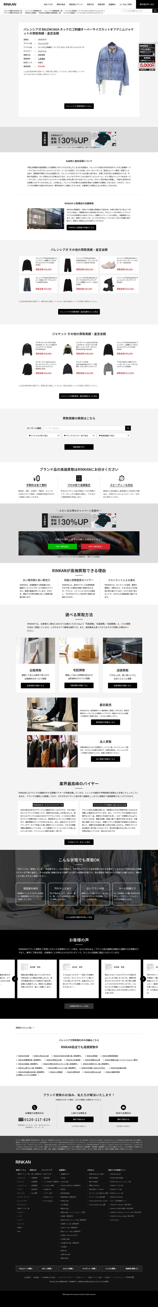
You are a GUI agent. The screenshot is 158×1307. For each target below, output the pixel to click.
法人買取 (34, 1193)
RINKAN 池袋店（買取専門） (28, 1064)
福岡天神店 (64, 1258)
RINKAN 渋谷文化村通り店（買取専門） (68, 1056)
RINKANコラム (48, 1197)
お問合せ (108, 1277)
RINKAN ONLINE (115, 1174)
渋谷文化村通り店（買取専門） (71, 1185)
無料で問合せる (79, 1119)
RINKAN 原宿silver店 (54, 1060)
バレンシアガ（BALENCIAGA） (59, 1142)
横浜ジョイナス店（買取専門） (71, 1231)
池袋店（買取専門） (67, 1216)
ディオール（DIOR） (96, 1140)
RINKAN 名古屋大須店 (118, 1068)
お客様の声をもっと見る (79, 1006)
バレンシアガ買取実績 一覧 (53, 10)
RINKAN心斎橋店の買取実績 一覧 (50, 13)
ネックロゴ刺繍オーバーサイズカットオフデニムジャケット (85, 10)
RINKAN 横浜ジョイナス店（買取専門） (62, 1068)
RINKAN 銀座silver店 (92, 1060)
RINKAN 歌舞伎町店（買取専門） (30, 1060)
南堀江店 (64, 1250)
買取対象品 (61, 4)
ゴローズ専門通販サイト (118, 1201)
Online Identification (96, 1205)
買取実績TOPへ (79, 447)
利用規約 (36, 1277)
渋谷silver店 (65, 1182)
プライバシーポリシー (66, 1277)
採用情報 (129, 1277)
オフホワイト (22, 1205)
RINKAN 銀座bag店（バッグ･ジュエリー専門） (121, 1060)
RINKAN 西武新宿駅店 (110, 1056)
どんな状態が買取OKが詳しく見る (79, 917)
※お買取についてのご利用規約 (26, 1075)
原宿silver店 (65, 1201)
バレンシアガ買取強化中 (33, 10)
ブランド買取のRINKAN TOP (13, 10)
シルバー (21, 1220)
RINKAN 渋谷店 (23, 1056)
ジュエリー (21, 1212)
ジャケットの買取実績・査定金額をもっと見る (79, 396)
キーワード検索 (34, 428)
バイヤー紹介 (48, 1193)
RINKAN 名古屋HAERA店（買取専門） (31, 1072)
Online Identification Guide (98, 1201)
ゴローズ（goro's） (108, 1144)
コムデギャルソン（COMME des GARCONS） (119, 1140)
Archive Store (114, 1220)
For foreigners (48, 1201)
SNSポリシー (81, 1277)
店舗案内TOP (65, 1174)
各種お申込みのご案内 (96, 1174)
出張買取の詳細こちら (35, 685)
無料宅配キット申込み (96, 1189)
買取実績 (101, 4)
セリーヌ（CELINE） (81, 1140)
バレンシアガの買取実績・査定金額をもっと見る (79, 311)
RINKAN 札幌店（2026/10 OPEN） (94, 1068)
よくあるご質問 (125, 4)
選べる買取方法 (36, 1174)
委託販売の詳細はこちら (105, 722)
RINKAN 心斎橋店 (56, 1072)
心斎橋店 (41, 58)
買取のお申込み (94, 1185)
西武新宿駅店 (65, 1193)
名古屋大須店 (65, 1239)
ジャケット (42, 51)
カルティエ (21, 1178)
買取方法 (90, 4)
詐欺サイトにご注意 (95, 1277)
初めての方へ (48, 1174)
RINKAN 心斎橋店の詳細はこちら (81, 227)
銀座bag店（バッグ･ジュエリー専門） (73, 1212)
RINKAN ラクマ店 (116, 1189)
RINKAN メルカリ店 (116, 1193)
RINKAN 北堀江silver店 (92, 1072)
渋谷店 (63, 1178)
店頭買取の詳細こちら (122, 685)
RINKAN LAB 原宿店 (73, 1060)
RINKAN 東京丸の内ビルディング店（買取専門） (60, 1064)
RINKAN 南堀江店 (73, 1072)
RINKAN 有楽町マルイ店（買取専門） (96, 1064)
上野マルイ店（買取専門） (70, 1227)
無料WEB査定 (93, 1178)
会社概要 (27, 1277)
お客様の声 (47, 1189)
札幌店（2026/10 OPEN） (69, 1235)
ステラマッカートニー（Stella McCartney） (43, 1144)
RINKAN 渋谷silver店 (41, 1056)
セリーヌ (21, 1182)
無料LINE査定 (93, 1182)
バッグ (20, 1216)
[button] (62, 546)
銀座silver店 (65, 1208)
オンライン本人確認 (96, 1197)
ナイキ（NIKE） (135, 1142)
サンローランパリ (24, 1197)
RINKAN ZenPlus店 (116, 1197)
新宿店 (63, 1189)
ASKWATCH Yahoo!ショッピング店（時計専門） (126, 1212)
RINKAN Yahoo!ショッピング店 (120, 1182)
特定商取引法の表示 (49, 1277)
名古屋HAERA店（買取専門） (70, 1243)
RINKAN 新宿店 (92, 1056)
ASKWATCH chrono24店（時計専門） (122, 1216)
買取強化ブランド (76, 4)
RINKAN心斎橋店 (30, 13)
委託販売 (34, 1189)
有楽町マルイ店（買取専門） (70, 1224)
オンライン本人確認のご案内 (98, 1193)
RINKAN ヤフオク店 (116, 1185)
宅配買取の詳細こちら (79, 685)
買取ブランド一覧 (24, 1174)
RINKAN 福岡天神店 (113, 1072)
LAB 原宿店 (64, 1205)
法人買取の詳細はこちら (105, 759)
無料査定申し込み (147, 4)
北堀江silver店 (65, 1254)
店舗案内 (112, 4)
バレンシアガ (43, 43)
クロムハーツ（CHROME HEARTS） (88, 1144)
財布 (19, 1231)
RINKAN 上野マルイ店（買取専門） (30, 1068)
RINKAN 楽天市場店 (116, 1178)
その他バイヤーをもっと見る (79, 842)
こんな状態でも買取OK (51, 1182)
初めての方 (48, 4)
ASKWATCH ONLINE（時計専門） (121, 1205)
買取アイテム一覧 (23, 1208)
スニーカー (21, 1224)
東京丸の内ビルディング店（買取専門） (74, 1220)
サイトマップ (118, 1277)
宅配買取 (34, 1178)
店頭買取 (34, 1185)
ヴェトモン (21, 1193)
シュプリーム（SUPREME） (39, 1142)
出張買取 (34, 1182)
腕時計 (20, 1227)
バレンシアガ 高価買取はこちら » (79, 106)
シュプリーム (22, 1185)
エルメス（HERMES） (48, 1140)
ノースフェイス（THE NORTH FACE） (99, 1142)
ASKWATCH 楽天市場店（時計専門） (122, 1208)
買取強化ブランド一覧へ (24, 1027)
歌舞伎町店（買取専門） (69, 1197)
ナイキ (20, 1189)
